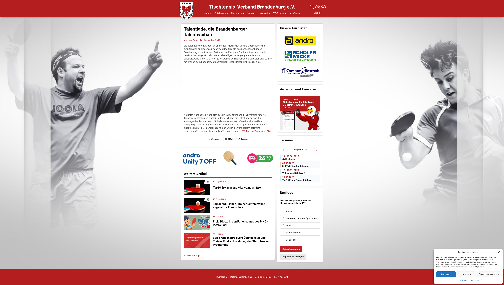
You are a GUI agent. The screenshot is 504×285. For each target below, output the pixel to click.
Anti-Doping (295, 13)
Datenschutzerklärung (241, 277)
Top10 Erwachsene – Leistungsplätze (237, 187)
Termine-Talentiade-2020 (258, 131)
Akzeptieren (446, 274)
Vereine (251, 13)
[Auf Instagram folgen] (317, 7)
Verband (264, 13)
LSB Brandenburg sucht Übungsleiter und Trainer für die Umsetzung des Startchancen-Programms (242, 241)
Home (206, 13)
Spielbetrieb (220, 13)
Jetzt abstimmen (291, 249)
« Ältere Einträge (192, 255)
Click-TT (317, 13)
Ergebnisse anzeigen (293, 256)
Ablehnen (467, 274)
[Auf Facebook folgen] (312, 7)
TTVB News (278, 13)
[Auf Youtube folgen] (323, 7)
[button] (498, 252)
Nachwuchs (236, 13)
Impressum (475, 280)
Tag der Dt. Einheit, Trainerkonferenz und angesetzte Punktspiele (239, 205)
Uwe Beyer (193, 40)
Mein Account (281, 277)
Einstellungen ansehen (489, 274)
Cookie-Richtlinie (463, 280)
